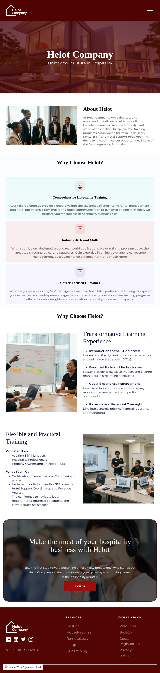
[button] (150, 10)
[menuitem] (89, 626)
